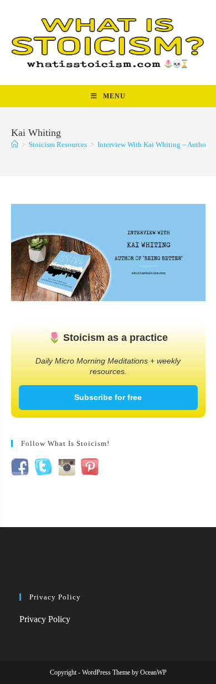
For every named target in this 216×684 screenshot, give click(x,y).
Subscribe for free (108, 397)
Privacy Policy (44, 619)
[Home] (14, 144)
